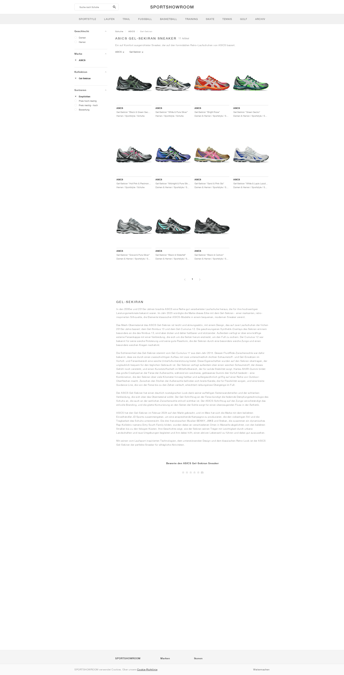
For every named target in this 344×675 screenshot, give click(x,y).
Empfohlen (84, 96)
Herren (82, 42)
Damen (82, 37)
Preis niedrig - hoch (88, 105)
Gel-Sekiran (85, 78)
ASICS (82, 60)
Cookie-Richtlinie (147, 669)
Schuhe (119, 31)
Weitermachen (261, 669)
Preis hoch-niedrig (88, 101)
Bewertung (84, 109)
